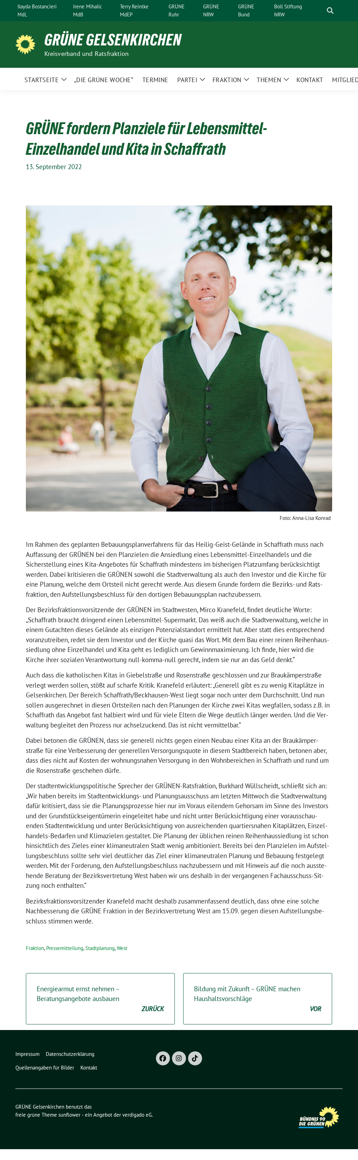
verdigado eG (137, 1114)
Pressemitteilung (64, 948)
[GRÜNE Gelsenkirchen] (27, 43)
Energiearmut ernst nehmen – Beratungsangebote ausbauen (100, 999)
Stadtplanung (100, 948)
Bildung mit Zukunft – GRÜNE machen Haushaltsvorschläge (257, 999)
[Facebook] (163, 1058)
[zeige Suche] (330, 10)
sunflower (69, 1114)
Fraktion (35, 948)
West (122, 948)
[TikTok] (195, 1058)
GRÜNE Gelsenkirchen (112, 40)
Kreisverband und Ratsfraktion (86, 54)
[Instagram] (179, 1058)
